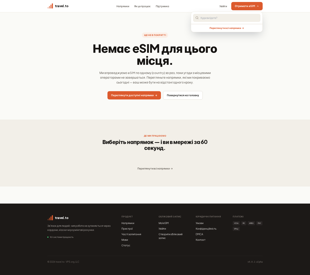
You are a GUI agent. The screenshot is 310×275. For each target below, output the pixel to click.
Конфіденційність (206, 228)
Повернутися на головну (183, 95)
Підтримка (162, 6)
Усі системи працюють (62, 237)
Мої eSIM (164, 223)
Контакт (200, 239)
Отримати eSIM (245, 6)
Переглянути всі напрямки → (227, 28)
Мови (124, 239)
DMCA (199, 234)
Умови (199, 223)
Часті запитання (131, 234)
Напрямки (122, 6)
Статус (125, 245)
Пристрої (127, 228)
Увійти (223, 6)
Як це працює (142, 6)
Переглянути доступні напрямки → (134, 95)
